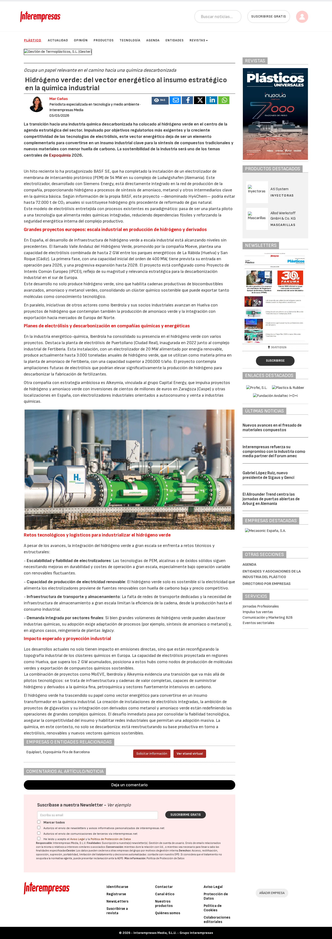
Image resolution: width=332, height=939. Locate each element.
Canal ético (165, 894)
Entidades (175, 40)
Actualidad (58, 40)
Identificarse (117, 887)
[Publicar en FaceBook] (187, 100)
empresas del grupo (128, 850)
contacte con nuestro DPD (163, 854)
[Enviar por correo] (175, 100)
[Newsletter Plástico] (275, 298)
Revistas (197, 40)
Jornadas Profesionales (261, 606)
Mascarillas (283, 225)
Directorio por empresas (267, 583)
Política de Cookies (213, 907)
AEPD (120, 858)
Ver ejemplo (119, 805)
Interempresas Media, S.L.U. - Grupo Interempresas (173, 933)
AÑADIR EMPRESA (272, 893)
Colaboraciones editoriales (217, 919)
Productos (104, 40)
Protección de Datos (216, 896)
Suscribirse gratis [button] (268, 16)
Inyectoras (282, 195)
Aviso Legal (77, 839)
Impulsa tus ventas (258, 612)
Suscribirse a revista (117, 910)
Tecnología (130, 40)
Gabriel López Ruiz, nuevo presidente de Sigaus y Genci (268, 475)
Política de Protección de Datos (111, 839)
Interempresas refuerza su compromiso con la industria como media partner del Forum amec (274, 451)
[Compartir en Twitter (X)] (199, 100)
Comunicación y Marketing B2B (268, 617)
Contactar (164, 887)
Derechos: (185, 850)
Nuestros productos (164, 903)
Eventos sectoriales (258, 623)
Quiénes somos (167, 913)
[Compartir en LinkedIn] (211, 100)
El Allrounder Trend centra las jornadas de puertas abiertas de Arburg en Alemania (271, 499)
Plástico (32, 40)
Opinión (81, 40)
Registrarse (116, 894)
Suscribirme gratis (185, 815)
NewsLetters (117, 901)
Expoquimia (60, 155)
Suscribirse (275, 361)
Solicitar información (151, 753)
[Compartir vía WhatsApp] (223, 100)
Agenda (153, 40)
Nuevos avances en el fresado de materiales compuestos (272, 427)
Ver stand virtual (190, 753)
